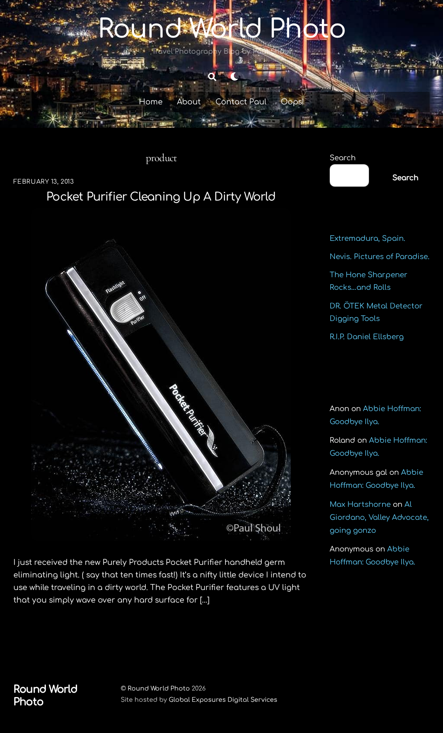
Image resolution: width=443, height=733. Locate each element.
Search (343, 158)
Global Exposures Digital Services (223, 699)
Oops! (292, 101)
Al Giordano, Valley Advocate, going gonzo (379, 517)
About (189, 101)
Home (151, 101)
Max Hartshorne (360, 504)
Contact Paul (240, 101)
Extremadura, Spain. (367, 238)
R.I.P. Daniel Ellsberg (367, 337)
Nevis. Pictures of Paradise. (380, 257)
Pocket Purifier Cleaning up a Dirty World (161, 197)
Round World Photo (159, 688)
